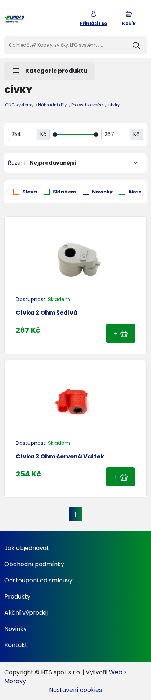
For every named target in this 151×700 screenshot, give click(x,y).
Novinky (102, 191)
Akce (134, 191)
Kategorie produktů (50, 71)
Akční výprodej (26, 612)
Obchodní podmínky (34, 564)
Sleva (29, 191)
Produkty (17, 596)
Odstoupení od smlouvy (38, 580)
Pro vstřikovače (87, 105)
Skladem (64, 191)
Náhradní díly (52, 105)
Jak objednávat (26, 548)
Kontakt (15, 645)
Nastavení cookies (75, 690)
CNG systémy (19, 105)
